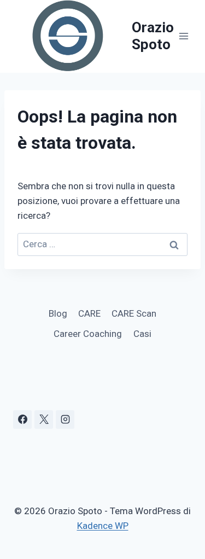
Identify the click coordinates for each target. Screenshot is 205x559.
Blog (58, 313)
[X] (43, 419)
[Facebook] (22, 419)
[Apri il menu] (184, 36)
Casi (142, 333)
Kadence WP (102, 525)
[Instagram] (65, 419)
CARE (89, 313)
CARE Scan (134, 313)
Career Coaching (88, 333)
